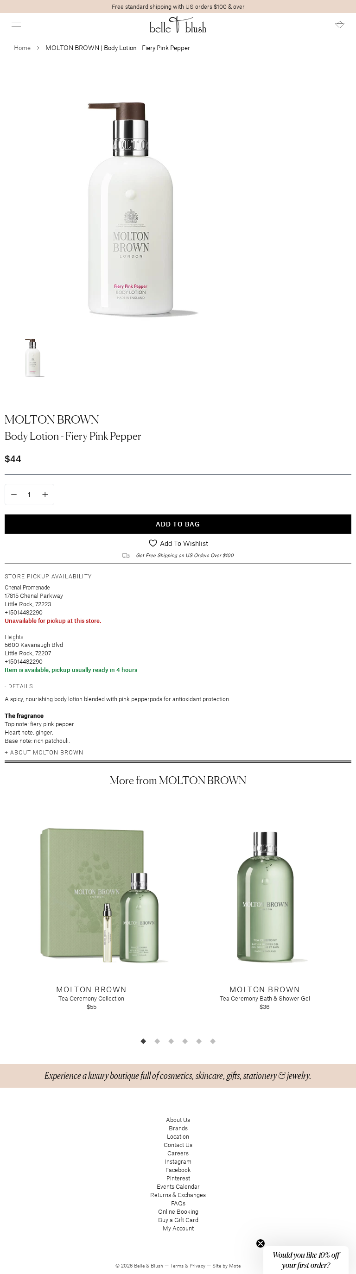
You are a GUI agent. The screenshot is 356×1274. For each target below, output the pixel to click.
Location (178, 1136)
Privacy (198, 1265)
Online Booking (178, 1211)
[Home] (178, 24)
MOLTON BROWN (52, 419)
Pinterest (178, 1178)
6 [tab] (212, 1041)
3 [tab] (171, 1041)
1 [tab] (143, 1041)
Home (22, 47)
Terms (177, 1265)
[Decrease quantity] (14, 494)
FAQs (178, 1203)
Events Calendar (178, 1186)
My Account (178, 1228)
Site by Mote (226, 1265)
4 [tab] (185, 1041)
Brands (178, 1128)
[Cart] (339, 24)
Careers (178, 1153)
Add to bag (178, 524)
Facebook (178, 1169)
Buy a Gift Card (178, 1219)
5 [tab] (198, 1041)
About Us (178, 1119)
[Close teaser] (260, 1243)
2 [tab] (157, 1041)
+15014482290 (24, 612)
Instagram (178, 1161)
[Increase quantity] (45, 494)
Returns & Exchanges (178, 1194)
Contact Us (178, 1144)
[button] (16, 24)
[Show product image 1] (32, 356)
